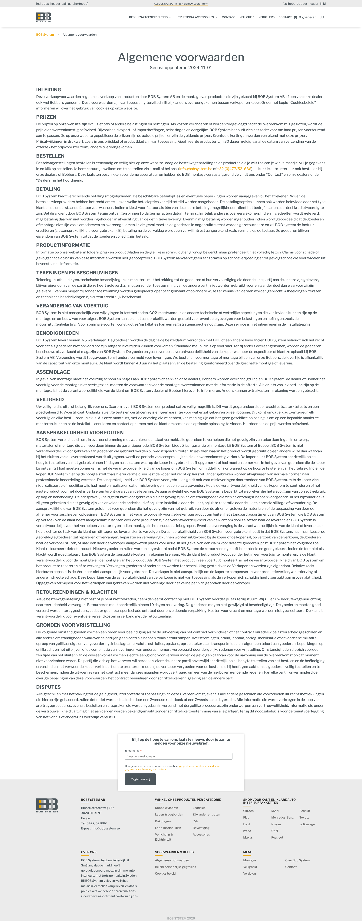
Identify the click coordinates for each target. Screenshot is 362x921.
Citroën (248, 811)
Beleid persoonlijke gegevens (175, 867)
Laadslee (199, 808)
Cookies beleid (165, 873)
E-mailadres (133, 750)
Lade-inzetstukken (168, 828)
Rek (195, 821)
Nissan (276, 824)
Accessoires (201, 834)
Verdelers (266, 17)
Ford (246, 824)
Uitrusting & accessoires (195, 17)
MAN (275, 811)
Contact (285, 17)
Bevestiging (201, 828)
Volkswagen (307, 824)
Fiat (246, 817)
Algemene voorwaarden (172, 860)
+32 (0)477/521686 (234, 169)
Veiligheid (246, 17)
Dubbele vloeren (166, 808)
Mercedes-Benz (282, 817)
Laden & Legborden (169, 814)
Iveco (247, 831)
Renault (304, 811)
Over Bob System (297, 860)
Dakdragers (163, 821)
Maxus (248, 837)
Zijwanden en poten (206, 814)
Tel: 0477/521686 (94, 823)
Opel (274, 831)
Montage (228, 17)
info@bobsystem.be (195, 169)
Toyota (304, 817)
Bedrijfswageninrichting (148, 17)
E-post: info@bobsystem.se (100, 828)
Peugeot (277, 837)
